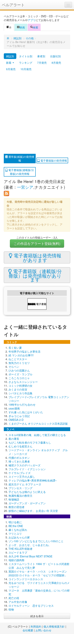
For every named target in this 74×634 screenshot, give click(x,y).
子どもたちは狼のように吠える (27, 492)
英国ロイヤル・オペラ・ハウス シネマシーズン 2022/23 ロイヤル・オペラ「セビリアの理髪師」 (38, 573)
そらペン (14, 366)
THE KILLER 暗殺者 (20, 549)
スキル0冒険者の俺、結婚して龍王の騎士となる (37, 435)
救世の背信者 (16, 507)
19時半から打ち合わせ (22, 404)
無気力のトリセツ (19, 363)
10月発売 (25, 69)
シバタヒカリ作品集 (20, 393)
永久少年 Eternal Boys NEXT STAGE (30, 556)
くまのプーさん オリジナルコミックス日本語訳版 (38, 423)
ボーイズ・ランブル (20, 374)
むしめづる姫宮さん (20, 446)
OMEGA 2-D (16, 420)
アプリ (32, 20)
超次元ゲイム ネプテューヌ (25, 484)
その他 (30, 38)
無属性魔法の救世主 (20, 495)
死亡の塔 (14, 598)
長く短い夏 (15, 348)
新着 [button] (9, 62)
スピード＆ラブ (18, 552)
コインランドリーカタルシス (26, 579)
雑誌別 (17, 38)
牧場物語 (14, 499)
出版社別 (55, 56)
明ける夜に (15, 522)
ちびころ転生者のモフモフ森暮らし (30, 442)
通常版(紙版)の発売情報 (21, 158)
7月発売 (42, 62)
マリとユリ (15, 533)
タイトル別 (25, 56)
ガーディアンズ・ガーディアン (27, 503)
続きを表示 (37, 616)
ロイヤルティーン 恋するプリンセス (31, 605)
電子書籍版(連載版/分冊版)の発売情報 (21, 172)
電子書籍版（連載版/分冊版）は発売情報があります (35, 275)
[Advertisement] (37, 113)
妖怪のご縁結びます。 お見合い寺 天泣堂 (33, 511)
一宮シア (25, 187)
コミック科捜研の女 (20, 385)
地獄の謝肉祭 (16, 560)
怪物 (11, 609)
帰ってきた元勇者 (19, 461)
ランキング (25, 62)
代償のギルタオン (19, 458)
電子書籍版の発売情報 (53, 160)
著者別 (41, 56)
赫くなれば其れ (18, 530)
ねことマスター (18, 359)
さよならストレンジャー (23, 382)
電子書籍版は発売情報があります (36, 257)
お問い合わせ (43, 630)
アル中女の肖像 (18, 602)
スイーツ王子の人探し (22, 476)
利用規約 (36, 626)
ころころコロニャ (19, 378)
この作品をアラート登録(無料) (37, 243)
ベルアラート (13, 4)
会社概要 (28, 630)
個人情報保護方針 (54, 626)
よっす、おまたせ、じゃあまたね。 (30, 545)
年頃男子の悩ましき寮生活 (24, 351)
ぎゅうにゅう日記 (19, 416)
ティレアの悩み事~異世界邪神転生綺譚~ (33, 480)
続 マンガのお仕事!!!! (21, 355)
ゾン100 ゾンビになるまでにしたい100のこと (36, 541)
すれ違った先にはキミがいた (26, 412)
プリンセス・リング (20, 488)
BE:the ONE (16, 526)
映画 (22, 27)
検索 (35, 27)
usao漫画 (14, 408)
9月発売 (11, 69)
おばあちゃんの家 (19, 537)
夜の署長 (14, 439)
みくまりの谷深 (18, 389)
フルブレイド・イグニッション (27, 469)
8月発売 (56, 62)
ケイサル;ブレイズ (20, 473)
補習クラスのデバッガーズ (24, 465)
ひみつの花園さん (19, 370)
